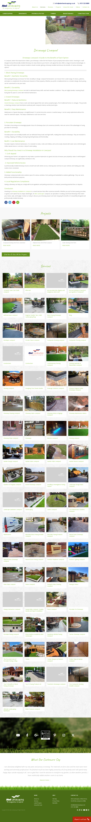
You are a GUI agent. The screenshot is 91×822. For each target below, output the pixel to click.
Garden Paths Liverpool (54, 461)
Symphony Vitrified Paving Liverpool (54, 635)
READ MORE (6, 245)
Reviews (50, 7)
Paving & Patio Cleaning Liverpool (54, 585)
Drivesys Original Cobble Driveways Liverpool (76, 389)
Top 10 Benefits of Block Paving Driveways (11, 685)
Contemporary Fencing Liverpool (53, 364)
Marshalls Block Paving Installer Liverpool (34, 535)
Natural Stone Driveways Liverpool (11, 560)
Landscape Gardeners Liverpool (13, 509)
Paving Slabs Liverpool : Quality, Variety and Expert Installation (34, 610)
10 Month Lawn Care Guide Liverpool (11, 291)
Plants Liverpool (52, 609)
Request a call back (80, 819)
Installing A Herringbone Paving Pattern (56, 485)
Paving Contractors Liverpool (12, 609)
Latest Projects (38, 803)
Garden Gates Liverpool (32, 461)
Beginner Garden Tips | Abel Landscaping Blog (33, 316)
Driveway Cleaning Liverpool (12, 413)
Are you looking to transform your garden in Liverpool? (77, 291)
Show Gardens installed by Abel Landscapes (34, 635)
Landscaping (8, 13)
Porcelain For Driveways (76, 609)
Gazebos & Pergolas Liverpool (12, 484)
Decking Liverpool (9, 388)
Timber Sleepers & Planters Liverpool (55, 660)
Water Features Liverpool (32, 709)
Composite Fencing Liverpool (77, 340)
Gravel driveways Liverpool (12, 103)
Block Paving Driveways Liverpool (54, 316)
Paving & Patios (38, 13)
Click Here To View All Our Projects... (16, 254)
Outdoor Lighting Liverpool (77, 559)
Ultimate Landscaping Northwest (10, 710)
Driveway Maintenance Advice (77, 413)
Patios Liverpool (30, 584)
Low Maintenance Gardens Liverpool (77, 510)
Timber (53, 13)
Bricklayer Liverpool (9, 340)
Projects (58, 7)
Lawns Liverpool (52, 509)
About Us (35, 7)
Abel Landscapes (39, 194)
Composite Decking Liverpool (55, 340)
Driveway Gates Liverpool (32, 413)
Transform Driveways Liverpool (56, 684)
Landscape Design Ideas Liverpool (76, 485)
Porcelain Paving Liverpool (11, 634)
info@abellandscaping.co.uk (65, 3)
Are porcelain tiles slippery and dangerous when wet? (56, 291)
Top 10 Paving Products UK (33, 684)
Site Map (55, 799)
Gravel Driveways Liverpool (33, 484)
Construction (83, 13)
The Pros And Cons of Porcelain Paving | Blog (10, 660)
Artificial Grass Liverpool (10, 315)
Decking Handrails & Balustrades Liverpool (75, 364)
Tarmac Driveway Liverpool (77, 634)
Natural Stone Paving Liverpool (34, 559)
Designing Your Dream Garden (34, 388)
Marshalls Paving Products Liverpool (54, 535)
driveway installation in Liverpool (21, 191)
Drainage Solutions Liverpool (55, 388)
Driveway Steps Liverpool (11, 438)
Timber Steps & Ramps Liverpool (75, 660)
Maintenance (68, 13)
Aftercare (28, 290)
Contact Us (85, 7)
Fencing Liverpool (74, 438)
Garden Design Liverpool (11, 461)
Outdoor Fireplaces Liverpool (55, 559)
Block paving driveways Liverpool (13, 90)
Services (42, 7)
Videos (78, 7)
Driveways (23, 13)
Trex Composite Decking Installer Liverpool (76, 685)
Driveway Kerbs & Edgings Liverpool (54, 414)
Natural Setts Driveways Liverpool (76, 535)
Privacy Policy (56, 801)
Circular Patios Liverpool (32, 340)
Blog (70, 315)
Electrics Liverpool (52, 438)
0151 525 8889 (84, 3)
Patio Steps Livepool (9, 584)
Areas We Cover (68, 7)
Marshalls (55, 803)
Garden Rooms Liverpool (76, 461)
